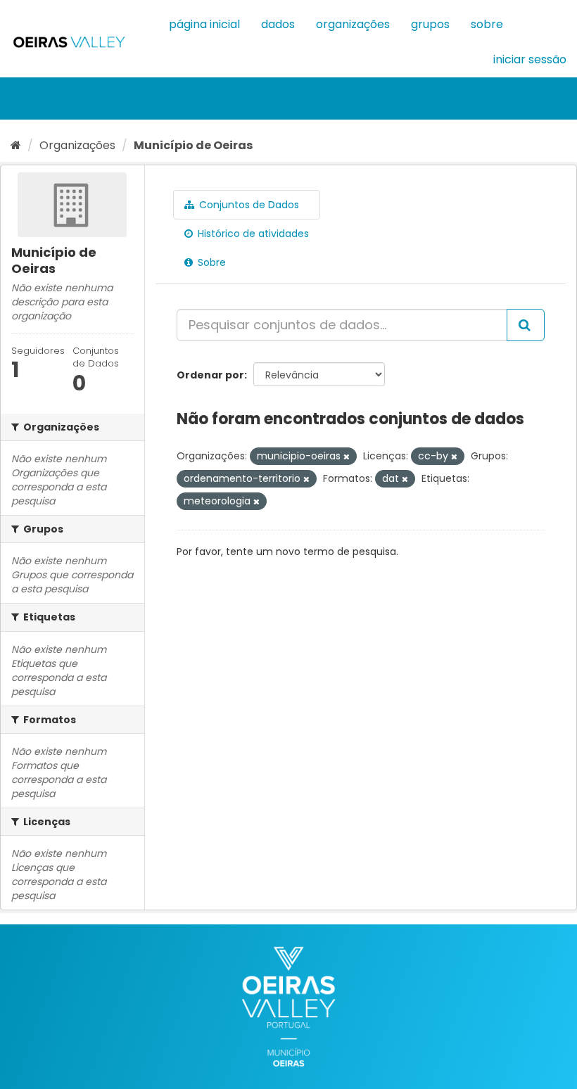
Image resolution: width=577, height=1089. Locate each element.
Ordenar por (210, 375)
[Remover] (346, 456)
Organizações (353, 24)
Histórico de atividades (252, 234)
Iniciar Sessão (529, 59)
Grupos (430, 24)
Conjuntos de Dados (247, 205)
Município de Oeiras (193, 145)
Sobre (487, 24)
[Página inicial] (16, 145)
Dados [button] (278, 24)
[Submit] (526, 325)
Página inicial (204, 24)
